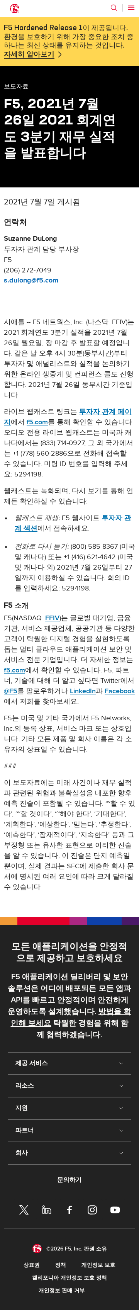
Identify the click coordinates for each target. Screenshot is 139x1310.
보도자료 (16, 86)
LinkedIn (83, 691)
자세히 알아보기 (29, 54)
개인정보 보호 (98, 1265)
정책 (60, 1265)
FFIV (52, 618)
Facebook (120, 691)
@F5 (10, 691)
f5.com (37, 422)
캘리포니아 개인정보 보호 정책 (69, 1277)
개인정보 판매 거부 (62, 1290)
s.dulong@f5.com (31, 280)
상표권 (32, 1265)
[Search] (114, 8)
